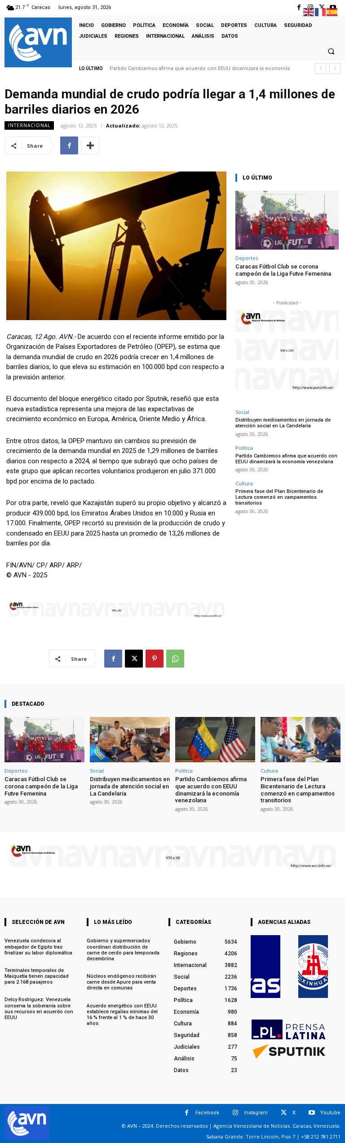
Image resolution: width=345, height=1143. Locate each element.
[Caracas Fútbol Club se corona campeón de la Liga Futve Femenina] (287, 220)
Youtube (330, 1113)
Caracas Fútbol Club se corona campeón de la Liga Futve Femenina (283, 270)
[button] (331, 51)
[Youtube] (311, 1113)
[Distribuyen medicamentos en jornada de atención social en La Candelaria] (130, 739)
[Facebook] (299, 7)
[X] (134, 659)
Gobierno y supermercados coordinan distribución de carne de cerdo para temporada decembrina (123, 950)
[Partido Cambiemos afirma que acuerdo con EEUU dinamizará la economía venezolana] (215, 739)
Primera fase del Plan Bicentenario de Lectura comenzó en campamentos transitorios (279, 497)
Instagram (256, 1113)
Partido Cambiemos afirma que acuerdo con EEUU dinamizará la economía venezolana (286, 459)
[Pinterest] (155, 659)
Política (244, 447)
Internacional (29, 125)
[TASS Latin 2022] (265, 966)
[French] (321, 11)
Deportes (246, 257)
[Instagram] (235, 1113)
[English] (309, 11)
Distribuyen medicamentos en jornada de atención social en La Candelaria (283, 423)
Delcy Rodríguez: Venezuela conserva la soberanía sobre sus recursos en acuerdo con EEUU (38, 1008)
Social (242, 411)
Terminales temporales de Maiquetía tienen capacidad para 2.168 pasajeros (36, 976)
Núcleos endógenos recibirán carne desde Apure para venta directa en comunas (121, 982)
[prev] (320, 68)
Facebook (207, 1113)
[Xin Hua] (313, 966)
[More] (90, 145)
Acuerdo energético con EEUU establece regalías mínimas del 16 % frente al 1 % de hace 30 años (122, 1015)
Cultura (244, 483)
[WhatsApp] (175, 659)
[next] (335, 68)
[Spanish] (332, 11)
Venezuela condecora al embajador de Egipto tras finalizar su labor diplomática (38, 946)
